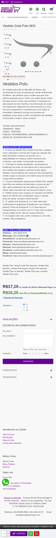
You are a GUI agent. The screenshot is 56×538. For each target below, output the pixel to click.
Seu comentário (8, 336)
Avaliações (10, 319)
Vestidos (35, 17)
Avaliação (6, 353)
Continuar (28, 361)
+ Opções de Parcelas (13, 298)
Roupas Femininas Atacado (17, 17)
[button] (15, 52)
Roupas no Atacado (12, 498)
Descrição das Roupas (14, 77)
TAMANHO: (7, 306)
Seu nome (6, 331)
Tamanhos (9, 377)
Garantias (10, 370)
